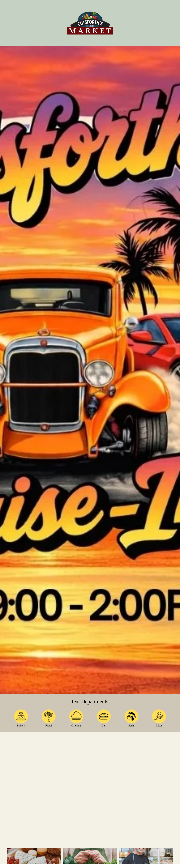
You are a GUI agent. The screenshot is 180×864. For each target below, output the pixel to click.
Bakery (21, 725)
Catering (76, 725)
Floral (48, 725)
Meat (159, 725)
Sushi (131, 725)
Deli (103, 725)
